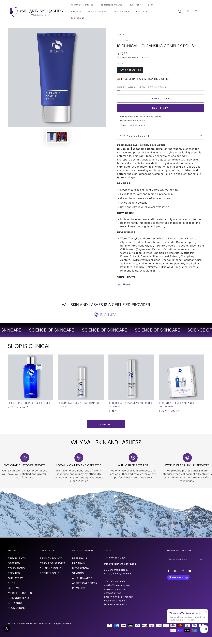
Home (120, 34)
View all (106, 424)
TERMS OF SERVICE (53, 563)
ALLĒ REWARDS (82, 578)
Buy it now (160, 108)
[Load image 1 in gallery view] (52, 137)
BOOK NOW (15, 602)
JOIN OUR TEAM (18, 597)
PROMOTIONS (17, 607)
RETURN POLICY (50, 573)
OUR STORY (15, 578)
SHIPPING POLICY (51, 568)
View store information (133, 125)
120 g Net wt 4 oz (130, 70)
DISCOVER (14, 588)
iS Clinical (122, 41)
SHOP (11, 583)
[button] (179, 11)
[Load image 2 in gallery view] (62, 137)
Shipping (121, 57)
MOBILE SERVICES (20, 592)
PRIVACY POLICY (51, 558)
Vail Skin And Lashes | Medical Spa (34, 623)
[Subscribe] (202, 559)
